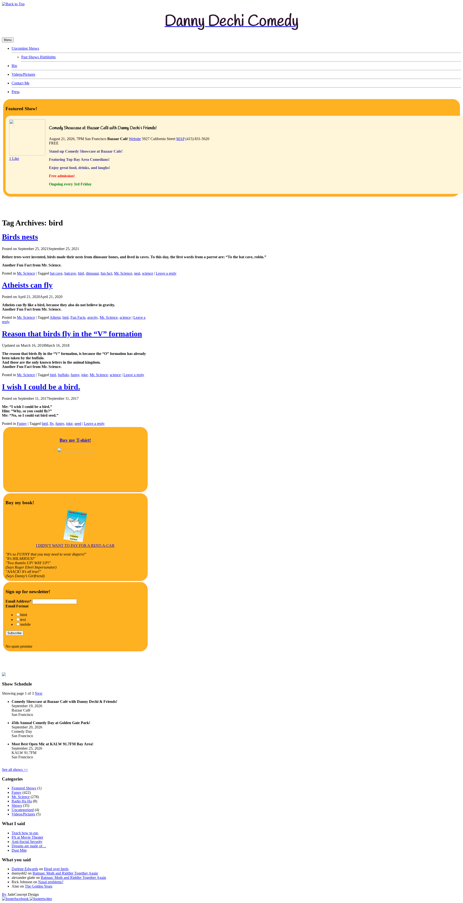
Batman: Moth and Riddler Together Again (65, 873)
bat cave (56, 273)
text (23, 620)
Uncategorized (23, 810)
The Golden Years (38, 886)
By (4, 894)
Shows (17, 805)
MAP (180, 139)
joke (84, 375)
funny (75, 375)
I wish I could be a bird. (41, 386)
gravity (92, 317)
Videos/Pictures (23, 74)
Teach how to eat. (25, 833)
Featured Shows (24, 788)
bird (81, 273)
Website (135, 139)
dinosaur (92, 273)
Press (16, 92)
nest (137, 273)
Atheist (55, 317)
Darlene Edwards (25, 869)
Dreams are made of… (29, 846)
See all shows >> (15, 769)
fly (52, 423)
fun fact (106, 273)
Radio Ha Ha (22, 801)
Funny (22, 423)
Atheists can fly (27, 285)
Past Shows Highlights (38, 57)
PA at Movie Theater (27, 837)
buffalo (63, 375)
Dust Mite (19, 850)
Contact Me (20, 83)
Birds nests (20, 236)
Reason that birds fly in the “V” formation (72, 333)
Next (38, 693)
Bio (14, 66)
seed (78, 423)
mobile (25, 624)
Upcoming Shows (25, 48)
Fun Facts (77, 317)
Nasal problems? (50, 882)
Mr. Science (26, 273)
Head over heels (56, 869)
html (23, 615)
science (147, 273)
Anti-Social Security (27, 842)
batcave (70, 273)
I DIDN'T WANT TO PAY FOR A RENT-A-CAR (75, 545)
